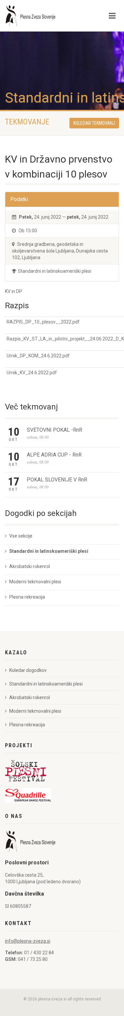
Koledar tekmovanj (94, 123)
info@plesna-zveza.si (27, 941)
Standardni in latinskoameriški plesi (48, 551)
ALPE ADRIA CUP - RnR (54, 455)
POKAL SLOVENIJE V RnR (57, 479)
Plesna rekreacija (27, 597)
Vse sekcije (20, 536)
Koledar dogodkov (28, 670)
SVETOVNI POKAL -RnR (54, 430)
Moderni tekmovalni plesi (35, 581)
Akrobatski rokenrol (29, 566)
